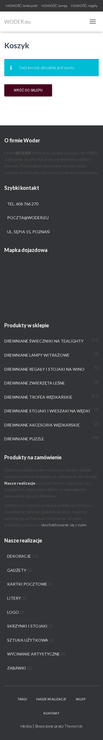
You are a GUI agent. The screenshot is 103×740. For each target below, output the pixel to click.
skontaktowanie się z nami (63, 524)
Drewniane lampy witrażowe (37, 355)
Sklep (81, 699)
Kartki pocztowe (27, 584)
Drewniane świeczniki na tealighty (44, 341)
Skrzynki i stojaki (27, 626)
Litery (14, 598)
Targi (22, 699)
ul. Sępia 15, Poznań (28, 231)
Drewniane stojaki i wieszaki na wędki (47, 410)
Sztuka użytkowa (27, 640)
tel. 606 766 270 (22, 203)
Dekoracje (19, 556)
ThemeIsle (73, 726)
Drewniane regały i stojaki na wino (44, 369)
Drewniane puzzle (24, 438)
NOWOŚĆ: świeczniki (22, 5)
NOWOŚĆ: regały (84, 5)
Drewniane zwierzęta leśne (34, 382)
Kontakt (51, 713)
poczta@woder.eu (28, 217)
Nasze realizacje (51, 699)
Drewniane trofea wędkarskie (38, 397)
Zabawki (16, 668)
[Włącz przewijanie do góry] (91, 728)
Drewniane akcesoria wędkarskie (42, 424)
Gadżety (16, 570)
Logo (13, 612)
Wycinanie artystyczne (33, 653)
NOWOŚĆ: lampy (54, 5)
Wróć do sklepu (28, 90)
